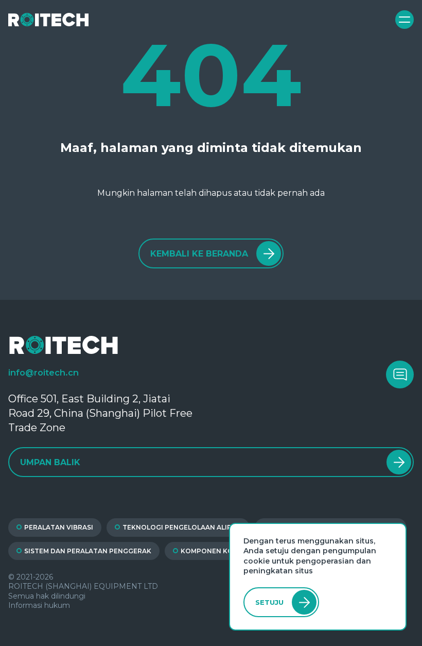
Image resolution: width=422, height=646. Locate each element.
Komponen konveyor (221, 551)
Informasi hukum (39, 605)
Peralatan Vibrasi (58, 527)
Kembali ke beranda (199, 254)
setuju (269, 602)
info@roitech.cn (43, 372)
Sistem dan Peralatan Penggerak (87, 551)
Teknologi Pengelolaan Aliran (181, 527)
